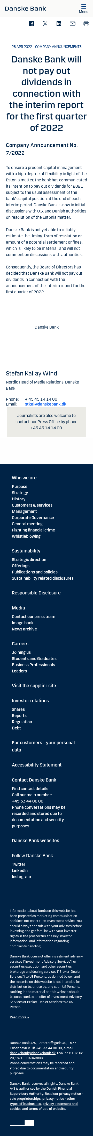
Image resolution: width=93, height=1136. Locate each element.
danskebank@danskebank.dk (33, 1053)
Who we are (24, 478)
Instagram (21, 876)
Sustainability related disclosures (43, 578)
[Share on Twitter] (45, 24)
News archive (24, 629)
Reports (19, 715)
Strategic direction (29, 559)
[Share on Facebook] (31, 24)
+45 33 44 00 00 (27, 801)
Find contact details (30, 788)
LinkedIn (20, 870)
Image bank (23, 622)
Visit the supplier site (34, 685)
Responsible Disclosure (36, 593)
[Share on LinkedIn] (59, 24)
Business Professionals (33, 664)
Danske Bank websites (35, 840)
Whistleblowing (26, 536)
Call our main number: (32, 794)
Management (24, 511)
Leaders (19, 671)
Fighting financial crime (33, 530)
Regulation (22, 721)
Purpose (19, 486)
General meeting (27, 523)
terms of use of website (47, 1109)
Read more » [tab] (19, 1017)
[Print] (86, 24)
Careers (20, 644)
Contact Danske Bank (34, 780)
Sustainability (26, 551)
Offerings (20, 565)
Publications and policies (35, 572)
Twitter (18, 864)
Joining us (21, 652)
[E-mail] (72, 24)
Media (18, 608)
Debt (16, 728)
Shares (18, 709)
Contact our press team (33, 616)
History (19, 498)
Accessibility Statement (36, 765)
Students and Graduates (34, 658)
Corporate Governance (33, 517)
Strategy (20, 492)
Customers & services (32, 505)
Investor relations (30, 701)
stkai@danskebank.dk (45, 404)
